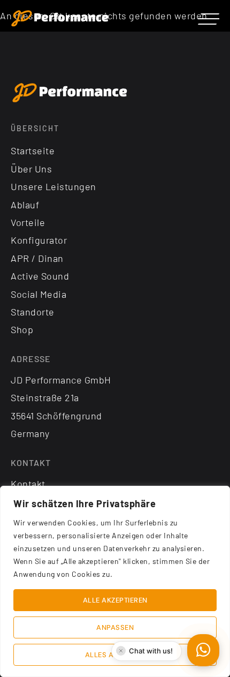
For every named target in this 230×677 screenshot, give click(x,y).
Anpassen (115, 627)
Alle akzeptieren (115, 600)
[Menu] (208, 18)
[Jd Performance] (70, 93)
